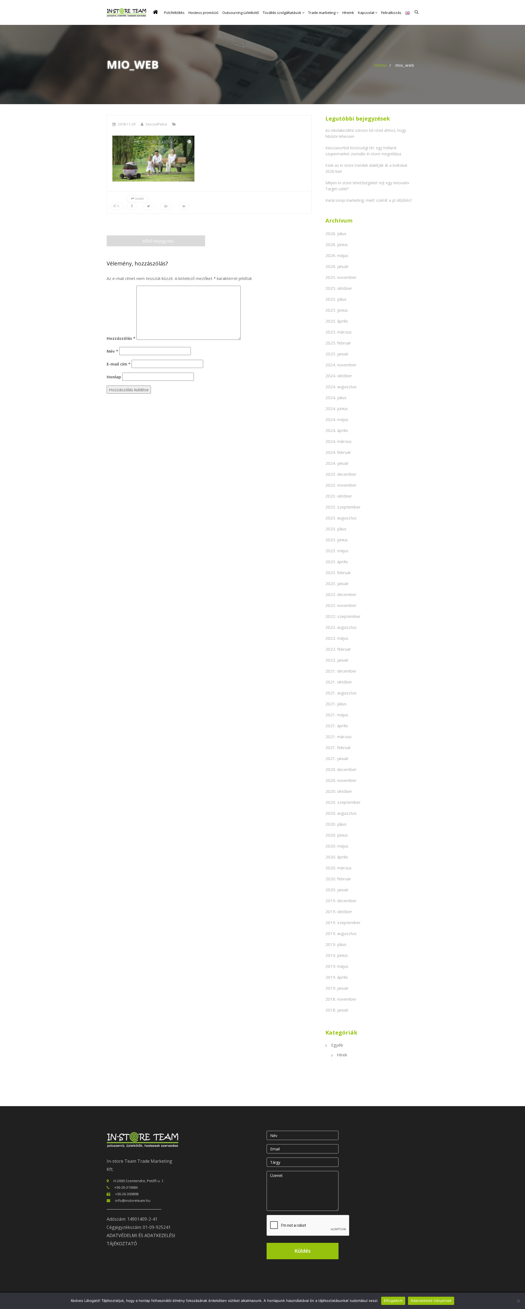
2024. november (341, 364)
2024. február (338, 452)
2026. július (335, 233)
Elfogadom (393, 1300)
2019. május (336, 966)
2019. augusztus (341, 933)
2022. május (336, 638)
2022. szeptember (343, 616)
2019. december (341, 900)
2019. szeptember (343, 922)
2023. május (336, 550)
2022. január (337, 660)
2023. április (336, 561)
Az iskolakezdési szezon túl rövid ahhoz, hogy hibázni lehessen (365, 133)
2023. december (341, 474)
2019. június (336, 955)
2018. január (337, 1010)
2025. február (338, 343)
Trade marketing (322, 12)
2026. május (336, 255)
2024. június (336, 408)
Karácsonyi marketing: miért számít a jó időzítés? (368, 200)
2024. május (336, 419)
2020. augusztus (341, 813)
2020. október (338, 791)
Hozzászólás (121, 338)
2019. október (338, 911)
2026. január (337, 266)
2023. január (337, 583)
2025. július (335, 299)
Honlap (114, 376)
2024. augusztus (341, 386)
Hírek (342, 1054)
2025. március (338, 332)
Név (112, 351)
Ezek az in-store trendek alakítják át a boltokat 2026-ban (366, 168)
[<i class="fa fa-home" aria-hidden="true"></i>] (156, 12)
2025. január (337, 354)
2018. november (341, 999)
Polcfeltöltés (174, 12)
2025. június (336, 310)
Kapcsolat (366, 12)
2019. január (337, 988)
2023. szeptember (343, 507)
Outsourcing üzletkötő (240, 12)
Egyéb (337, 1045)
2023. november (341, 485)
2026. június (336, 244)
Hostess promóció (203, 12)
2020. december (341, 769)
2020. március (338, 867)
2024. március (338, 441)
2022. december (341, 594)
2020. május (336, 846)
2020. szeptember (343, 802)
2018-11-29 (126, 124)
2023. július (335, 528)
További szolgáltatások (282, 12)
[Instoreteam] (126, 12)
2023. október (338, 496)
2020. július (335, 824)
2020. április (336, 857)
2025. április (336, 321)
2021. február (338, 747)
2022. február (338, 649)
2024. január (337, 463)
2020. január (337, 889)
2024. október (338, 375)
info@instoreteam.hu (132, 1200)
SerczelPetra (156, 124)
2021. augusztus (341, 693)
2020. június (336, 835)
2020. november (341, 780)
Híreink (348, 12)
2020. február (338, 878)
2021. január (337, 758)
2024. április (336, 430)
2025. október (338, 288)
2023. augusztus (341, 518)
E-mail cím (118, 364)
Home (380, 65)
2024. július (335, 397)
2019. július (335, 944)
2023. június (336, 539)
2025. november (341, 277)
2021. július (335, 703)
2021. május (336, 714)
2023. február (338, 572)
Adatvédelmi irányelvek (431, 1300)
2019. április (336, 977)
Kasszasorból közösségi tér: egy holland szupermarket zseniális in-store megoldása (363, 150)
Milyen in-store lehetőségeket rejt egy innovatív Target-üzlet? (367, 185)
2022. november (341, 605)
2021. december (341, 671)
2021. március (338, 736)
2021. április (336, 725)
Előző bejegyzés (158, 241)
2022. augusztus (341, 627)
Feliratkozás (391, 12)
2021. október (338, 682)
